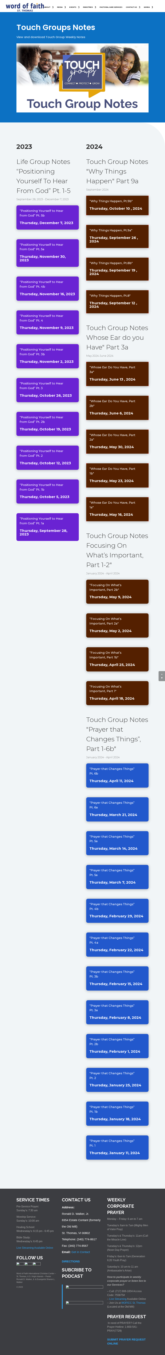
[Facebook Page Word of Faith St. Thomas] (20, 1265)
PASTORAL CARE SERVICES (111, 7)
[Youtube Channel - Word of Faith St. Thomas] (37, 1265)
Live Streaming (117, 1299)
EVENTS (72, 7)
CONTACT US (131, 7)
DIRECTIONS (71, 1261)
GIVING (147, 7)
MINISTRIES (88, 7)
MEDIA (60, 7)
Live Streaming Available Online (34, 1247)
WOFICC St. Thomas (133, 1302)
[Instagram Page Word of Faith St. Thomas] (28, 1265)
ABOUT (47, 7)
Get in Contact (80, 1252)
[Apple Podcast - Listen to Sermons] (84, 1287)
